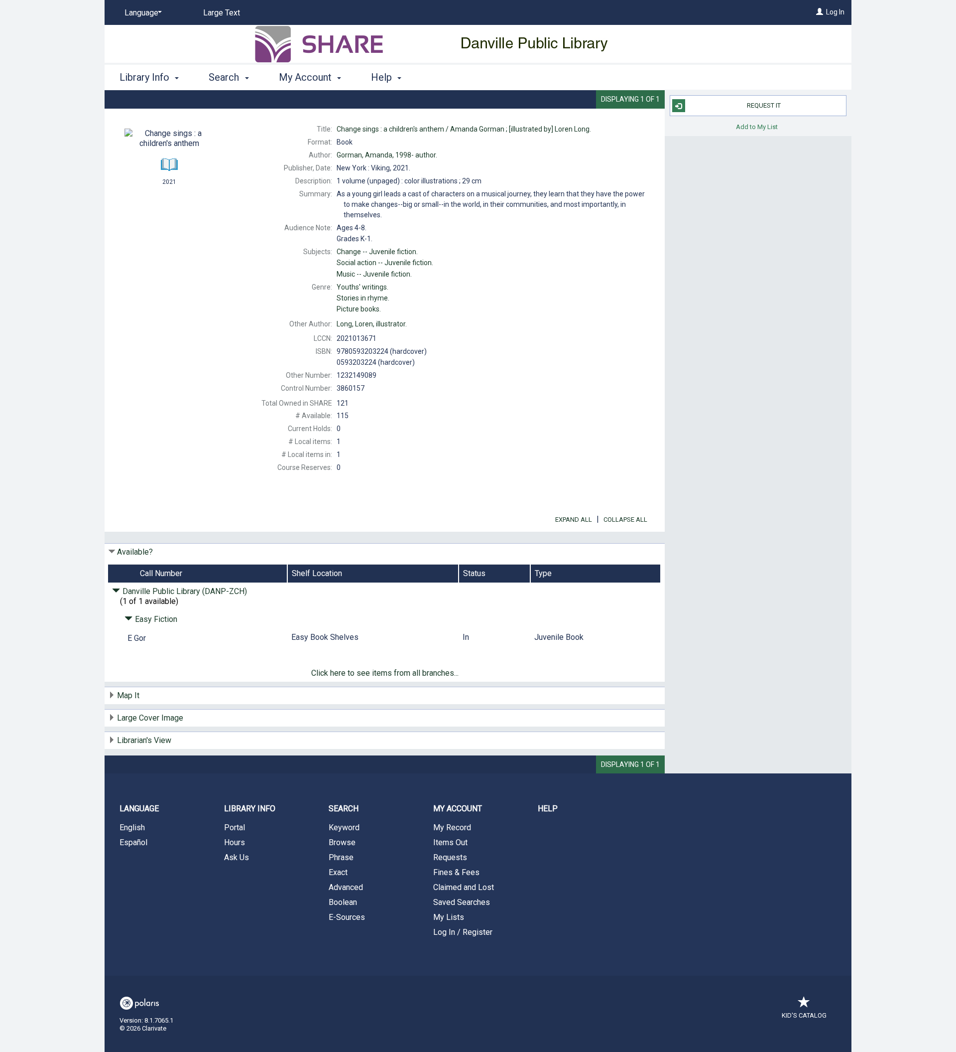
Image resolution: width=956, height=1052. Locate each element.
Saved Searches (461, 902)
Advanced (346, 887)
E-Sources (347, 917)
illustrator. (372, 324)
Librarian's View (144, 740)
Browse (342, 842)
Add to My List (757, 126)
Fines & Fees (456, 872)
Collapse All (625, 519)
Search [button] (225, 77)
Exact (338, 872)
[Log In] (819, 12)
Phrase (341, 857)
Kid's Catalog (804, 1015)
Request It (764, 105)
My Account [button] (306, 77)
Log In (835, 12)
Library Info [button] (146, 77)
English (132, 827)
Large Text (221, 12)
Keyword (344, 827)
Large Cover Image (150, 718)
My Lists (448, 917)
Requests (450, 857)
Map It (128, 695)
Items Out (450, 842)
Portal (234, 827)
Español (133, 842)
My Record (452, 827)
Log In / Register (462, 932)
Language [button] (139, 808)
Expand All (573, 519)
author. (387, 155)
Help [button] (382, 77)
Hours (234, 842)
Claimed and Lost (463, 887)
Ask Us (236, 857)
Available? (135, 552)
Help (548, 808)
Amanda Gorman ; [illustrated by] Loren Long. (464, 129)
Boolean (343, 902)
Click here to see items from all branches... (385, 673)
